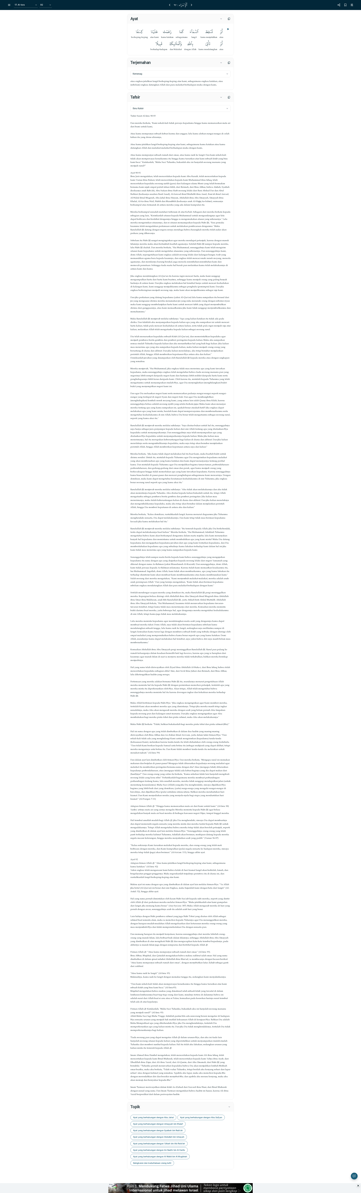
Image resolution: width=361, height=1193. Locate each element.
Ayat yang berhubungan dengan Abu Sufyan (201, 1117)
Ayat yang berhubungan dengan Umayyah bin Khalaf (158, 1124)
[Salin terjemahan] (229, 63)
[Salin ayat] (229, 19)
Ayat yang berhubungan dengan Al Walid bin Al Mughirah (160, 1156)
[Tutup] (358, 1185)
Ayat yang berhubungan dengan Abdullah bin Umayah (158, 1137)
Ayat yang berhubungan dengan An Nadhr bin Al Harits (159, 1150)
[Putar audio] (228, 29)
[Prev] (169, 4)
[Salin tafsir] (229, 97)
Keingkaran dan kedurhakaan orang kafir (152, 1163)
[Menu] (9, 5)
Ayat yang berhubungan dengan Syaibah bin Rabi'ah (158, 1130)
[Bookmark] (345, 5)
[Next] (191, 4)
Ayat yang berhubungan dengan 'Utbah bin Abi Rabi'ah (159, 1143)
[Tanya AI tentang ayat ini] (354, 1176)
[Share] (339, 5)
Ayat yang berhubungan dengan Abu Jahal (153, 1117)
